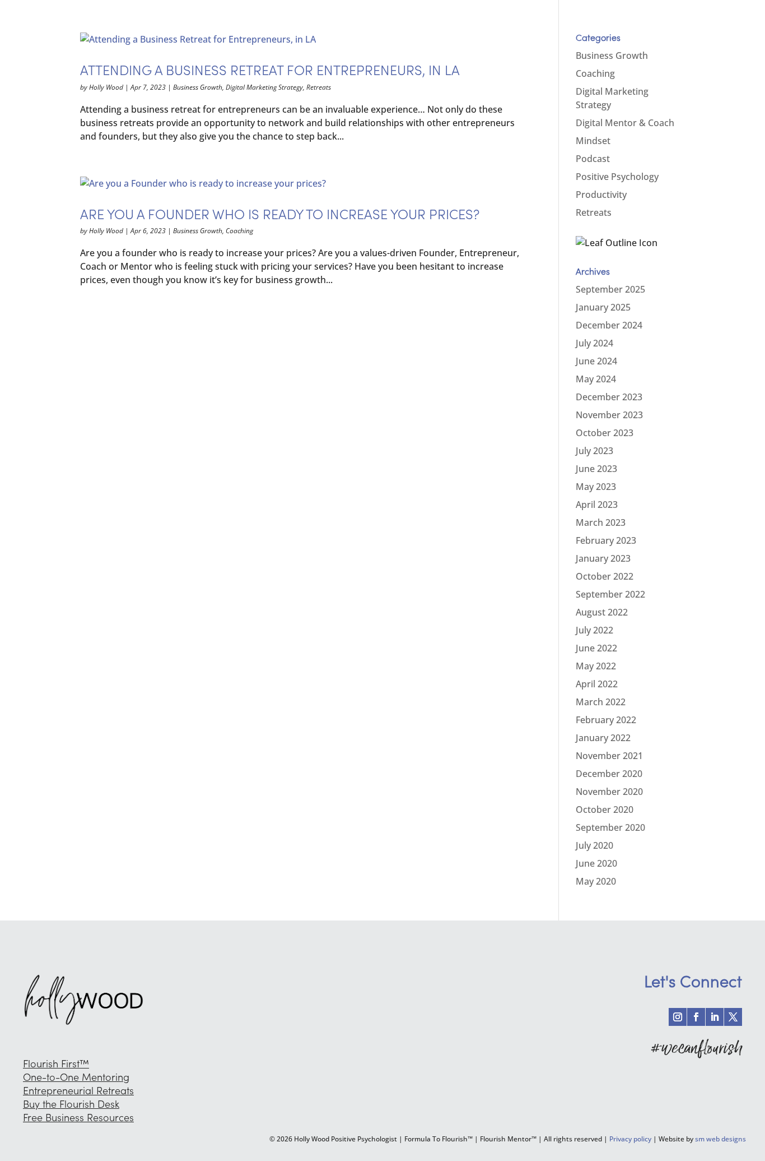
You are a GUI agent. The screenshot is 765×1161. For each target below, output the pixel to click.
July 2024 (594, 343)
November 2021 (609, 756)
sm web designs (720, 1139)
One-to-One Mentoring (76, 1077)
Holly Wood (106, 87)
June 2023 (596, 468)
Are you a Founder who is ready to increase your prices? (279, 214)
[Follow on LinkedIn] (715, 1017)
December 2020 (609, 773)
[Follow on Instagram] (678, 1017)
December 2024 (609, 325)
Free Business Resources (78, 1117)
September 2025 (610, 289)
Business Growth (197, 87)
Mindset (593, 141)
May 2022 (596, 666)
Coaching (239, 230)
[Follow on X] (733, 1017)
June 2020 (596, 863)
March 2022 (601, 702)
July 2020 (594, 845)
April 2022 (597, 684)
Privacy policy (630, 1139)
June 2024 (596, 361)
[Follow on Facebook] (696, 1017)
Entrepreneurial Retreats (78, 1090)
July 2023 (594, 451)
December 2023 (609, 397)
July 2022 (594, 630)
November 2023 (609, 415)
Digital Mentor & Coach (625, 123)
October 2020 (604, 809)
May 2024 (596, 379)
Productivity (601, 194)
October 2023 (604, 433)
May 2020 (596, 881)
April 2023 (597, 504)
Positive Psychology (617, 176)
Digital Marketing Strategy (264, 87)
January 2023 (603, 558)
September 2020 (610, 827)
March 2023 (601, 522)
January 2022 (603, 738)
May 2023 (596, 486)
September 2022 (610, 594)
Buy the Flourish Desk (71, 1104)
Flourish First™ (56, 1063)
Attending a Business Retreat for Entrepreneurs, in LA (270, 70)
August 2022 (602, 612)
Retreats (318, 87)
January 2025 (603, 307)
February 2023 (606, 540)
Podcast (593, 158)
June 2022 (596, 648)
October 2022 (604, 576)
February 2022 (606, 720)
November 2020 (609, 791)
